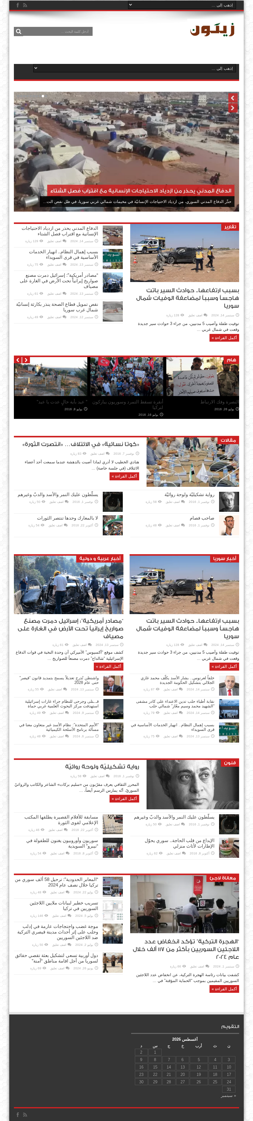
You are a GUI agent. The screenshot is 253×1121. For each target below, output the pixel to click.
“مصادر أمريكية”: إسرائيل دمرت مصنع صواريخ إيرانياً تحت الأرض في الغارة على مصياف (59, 280)
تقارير (230, 227)
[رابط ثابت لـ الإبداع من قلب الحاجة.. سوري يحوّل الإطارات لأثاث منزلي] (229, 856)
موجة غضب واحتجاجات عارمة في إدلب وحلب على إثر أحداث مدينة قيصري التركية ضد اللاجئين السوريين (57, 932)
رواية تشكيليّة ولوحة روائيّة (189, 494)
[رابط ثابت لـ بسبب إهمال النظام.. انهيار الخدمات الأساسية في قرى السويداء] (113, 267)
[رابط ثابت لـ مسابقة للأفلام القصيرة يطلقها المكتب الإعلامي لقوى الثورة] (113, 833)
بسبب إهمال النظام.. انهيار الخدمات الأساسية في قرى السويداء (63, 254)
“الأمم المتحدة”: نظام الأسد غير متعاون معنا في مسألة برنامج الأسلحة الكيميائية (59, 727)
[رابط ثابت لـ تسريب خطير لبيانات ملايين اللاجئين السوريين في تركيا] (113, 919)
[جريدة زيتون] (213, 35)
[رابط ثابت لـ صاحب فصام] (229, 534)
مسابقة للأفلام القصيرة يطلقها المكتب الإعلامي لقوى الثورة (61, 819)
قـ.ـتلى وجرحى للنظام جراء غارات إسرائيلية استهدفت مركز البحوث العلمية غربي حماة (62, 703)
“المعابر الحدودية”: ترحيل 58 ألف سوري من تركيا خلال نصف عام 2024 (56, 882)
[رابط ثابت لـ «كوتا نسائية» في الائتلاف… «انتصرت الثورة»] (193, 485)
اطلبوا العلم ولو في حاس (63, 401)
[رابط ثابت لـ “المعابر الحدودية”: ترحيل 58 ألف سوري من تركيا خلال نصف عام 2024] (113, 895)
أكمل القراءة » (224, 337)
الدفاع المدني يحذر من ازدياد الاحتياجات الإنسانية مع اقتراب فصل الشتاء (60, 230)
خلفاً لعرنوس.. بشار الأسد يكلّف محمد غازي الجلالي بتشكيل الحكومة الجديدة (177, 680)
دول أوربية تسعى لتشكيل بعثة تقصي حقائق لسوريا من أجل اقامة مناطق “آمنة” (56, 958)
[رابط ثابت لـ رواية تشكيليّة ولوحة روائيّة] (229, 510)
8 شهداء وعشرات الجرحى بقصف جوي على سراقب (207, 404)
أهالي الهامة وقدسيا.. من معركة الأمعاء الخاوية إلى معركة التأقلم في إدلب (128, 407)
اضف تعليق (195, 315)
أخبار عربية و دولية (99, 558)
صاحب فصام (202, 517)
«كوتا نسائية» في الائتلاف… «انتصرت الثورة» (81, 444)
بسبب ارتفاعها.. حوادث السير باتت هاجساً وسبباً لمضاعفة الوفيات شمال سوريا (187, 298)
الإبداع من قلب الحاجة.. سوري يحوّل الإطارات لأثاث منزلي (179, 843)
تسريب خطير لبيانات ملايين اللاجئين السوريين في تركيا (64, 905)
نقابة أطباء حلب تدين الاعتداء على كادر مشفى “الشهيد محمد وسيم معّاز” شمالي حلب (175, 703)
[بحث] (18, 31)
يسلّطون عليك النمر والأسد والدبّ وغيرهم (58, 494)
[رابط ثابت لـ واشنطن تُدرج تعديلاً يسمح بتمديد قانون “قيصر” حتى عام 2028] (113, 694)
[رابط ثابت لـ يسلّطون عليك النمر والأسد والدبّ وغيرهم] (113, 510)
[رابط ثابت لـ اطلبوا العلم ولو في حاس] (51, 394)
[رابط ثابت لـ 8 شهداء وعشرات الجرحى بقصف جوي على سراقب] (202, 394)
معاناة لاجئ (222, 878)
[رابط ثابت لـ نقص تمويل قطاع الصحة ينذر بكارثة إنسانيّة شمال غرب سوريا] (113, 320)
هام (231, 360)
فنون (230, 762)
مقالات (228, 440)
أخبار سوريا (224, 558)
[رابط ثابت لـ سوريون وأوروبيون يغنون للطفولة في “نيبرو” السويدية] (113, 856)
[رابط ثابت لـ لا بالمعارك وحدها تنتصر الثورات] (113, 534)
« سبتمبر (228, 1095)
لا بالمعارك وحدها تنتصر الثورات (67, 517)
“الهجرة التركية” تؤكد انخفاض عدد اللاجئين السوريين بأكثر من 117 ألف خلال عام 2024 (186, 949)
